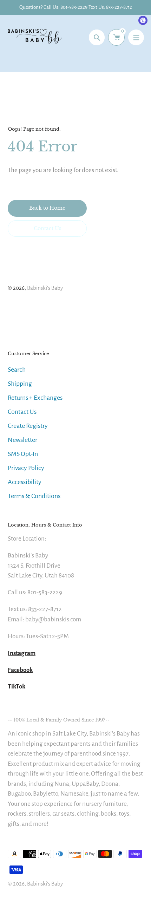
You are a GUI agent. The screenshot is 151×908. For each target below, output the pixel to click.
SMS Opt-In (23, 453)
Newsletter (22, 439)
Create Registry (28, 425)
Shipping (20, 383)
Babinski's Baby (45, 288)
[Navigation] (136, 37)
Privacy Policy (26, 467)
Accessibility (24, 481)
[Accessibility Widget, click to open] (142, 20)
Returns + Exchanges (35, 397)
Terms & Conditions (34, 495)
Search (17, 369)
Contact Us (22, 411)
